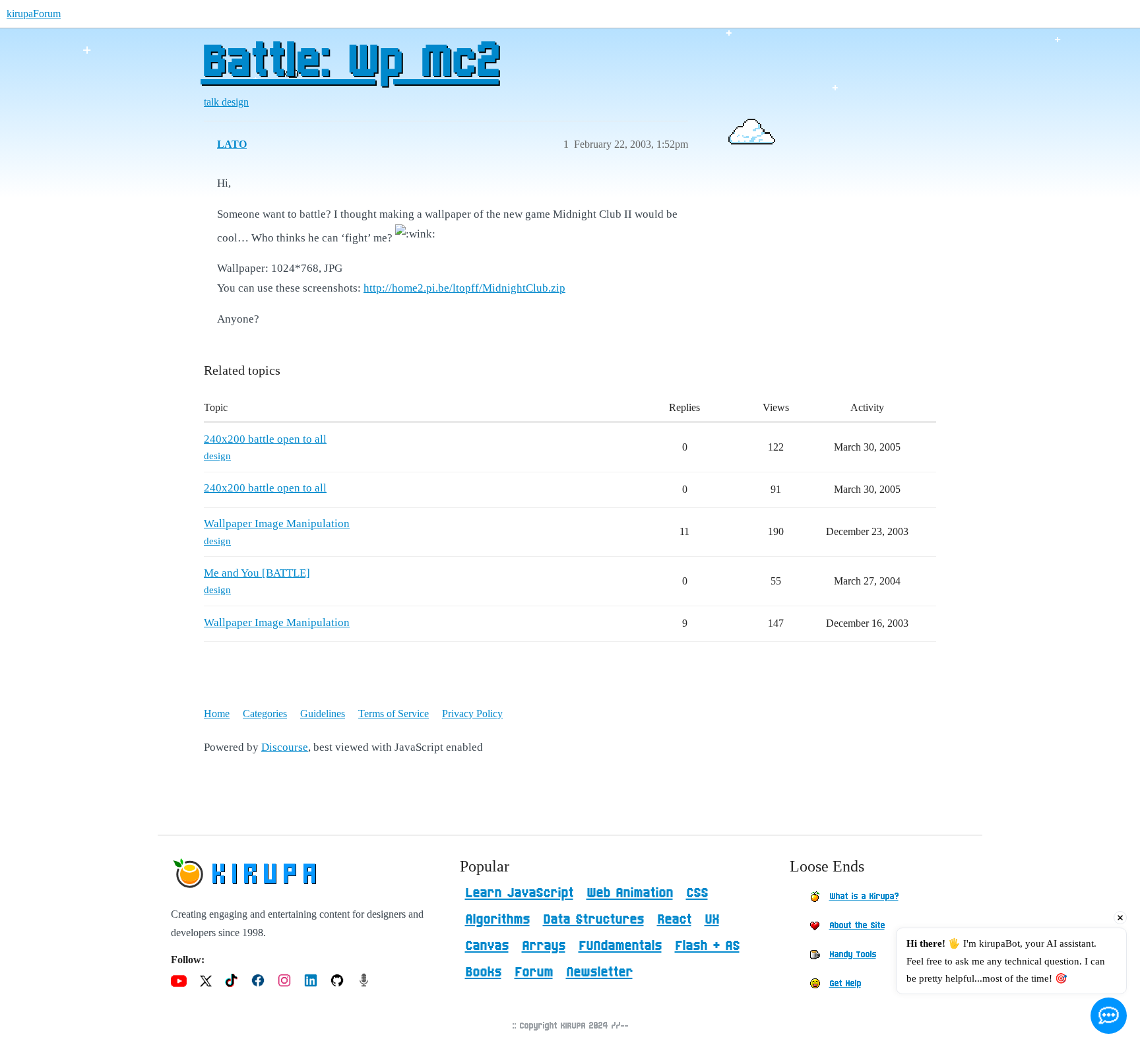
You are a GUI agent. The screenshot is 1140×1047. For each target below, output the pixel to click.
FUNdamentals (620, 946)
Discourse (284, 747)
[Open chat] (1109, 1016)
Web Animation (629, 893)
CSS (697, 893)
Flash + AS (707, 946)
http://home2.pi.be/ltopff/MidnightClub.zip (464, 288)
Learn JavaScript (519, 893)
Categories (265, 713)
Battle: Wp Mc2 (350, 62)
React (674, 920)
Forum (534, 972)
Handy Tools (852, 954)
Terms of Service (393, 713)
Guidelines (322, 713)
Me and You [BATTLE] (257, 573)
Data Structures (593, 920)
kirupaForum (34, 13)
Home (217, 713)
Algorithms (497, 920)
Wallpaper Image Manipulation (277, 523)
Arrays (543, 946)
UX (712, 920)
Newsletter (599, 972)
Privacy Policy (472, 713)
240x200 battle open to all (265, 439)
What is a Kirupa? (864, 896)
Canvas (487, 946)
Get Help (845, 983)
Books (483, 972)
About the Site (857, 925)
